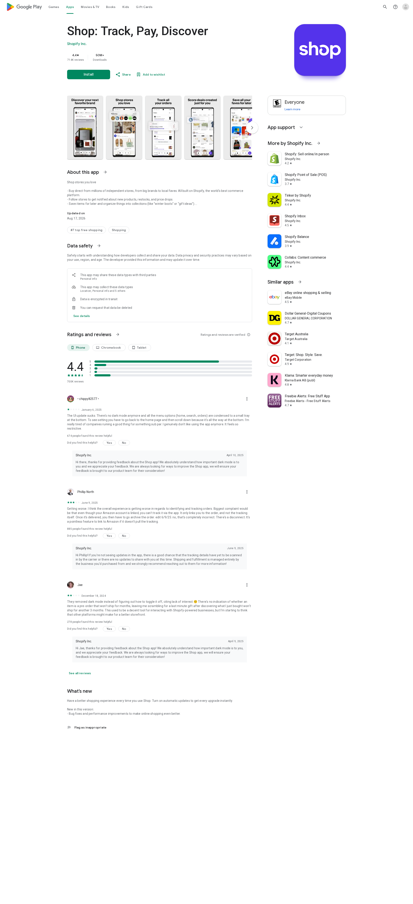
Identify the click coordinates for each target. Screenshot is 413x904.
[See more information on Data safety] (99, 246)
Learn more (292, 109)
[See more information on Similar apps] (300, 282)
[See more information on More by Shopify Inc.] (318, 143)
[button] (85, 127)
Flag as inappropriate (86, 727)
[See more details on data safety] (82, 316)
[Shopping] (118, 230)
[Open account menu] (406, 7)
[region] (153, 57)
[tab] (54, 7)
